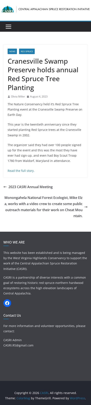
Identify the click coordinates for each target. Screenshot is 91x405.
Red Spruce (27, 51)
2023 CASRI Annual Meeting (30, 187)
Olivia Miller (18, 96)
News (12, 51)
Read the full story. (21, 171)
